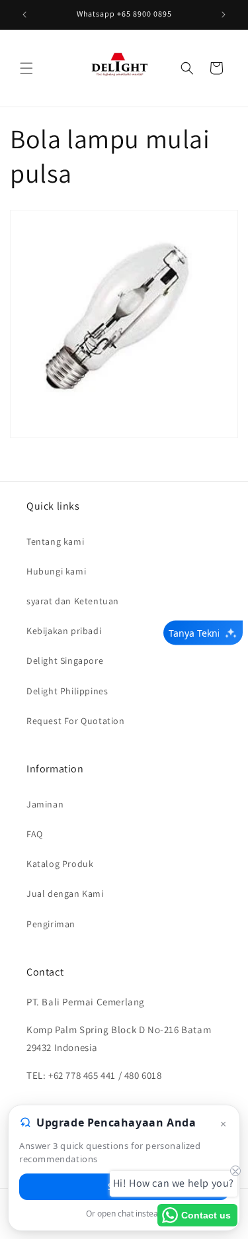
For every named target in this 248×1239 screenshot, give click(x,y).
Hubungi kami (56, 571)
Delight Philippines (67, 691)
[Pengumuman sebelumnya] (24, 14)
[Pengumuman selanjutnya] (223, 14)
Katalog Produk (59, 864)
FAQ (34, 834)
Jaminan (44, 804)
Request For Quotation (75, 721)
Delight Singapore (64, 660)
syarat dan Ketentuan (72, 601)
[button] (26, 68)
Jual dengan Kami (65, 893)
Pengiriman (50, 924)
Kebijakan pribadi (63, 631)
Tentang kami (55, 541)
